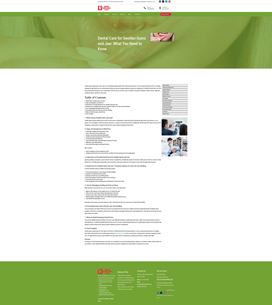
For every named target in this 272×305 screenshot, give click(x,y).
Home (99, 14)
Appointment (165, 14)
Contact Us (137, 14)
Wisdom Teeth (166, 113)
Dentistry (122, 14)
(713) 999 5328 (145, 279)
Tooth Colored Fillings (167, 107)
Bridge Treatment (166, 89)
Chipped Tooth (166, 91)
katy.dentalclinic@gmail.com (144, 284)
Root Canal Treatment (167, 100)
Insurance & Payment (139, 1)
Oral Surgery (165, 98)
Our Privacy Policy (170, 290)
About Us (106, 14)
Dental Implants (166, 85)
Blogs (129, 14)
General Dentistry (161, 274)
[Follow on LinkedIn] (166, 1)
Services (114, 14)
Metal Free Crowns (167, 96)
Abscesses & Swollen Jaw (168, 87)
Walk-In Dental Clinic (119, 233)
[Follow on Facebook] (160, 1)
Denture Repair (166, 94)
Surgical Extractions (167, 102)
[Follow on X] (163, 1)
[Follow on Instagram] (169, 1)
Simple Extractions (167, 105)
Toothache (165, 111)
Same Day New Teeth (167, 109)
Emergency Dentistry (162, 277)
